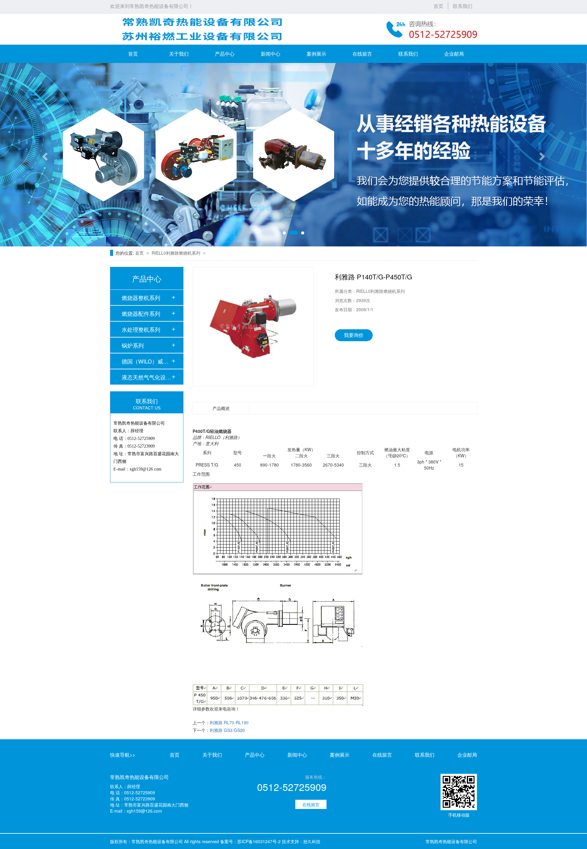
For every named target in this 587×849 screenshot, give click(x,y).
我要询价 (354, 334)
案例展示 (316, 53)
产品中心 (224, 53)
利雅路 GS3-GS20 (227, 730)
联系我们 (462, 5)
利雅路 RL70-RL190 (229, 722)
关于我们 (179, 53)
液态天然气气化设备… (146, 377)
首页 (438, 5)
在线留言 (362, 53)
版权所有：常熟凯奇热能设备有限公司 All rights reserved (164, 841)
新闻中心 (270, 53)
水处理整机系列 (141, 329)
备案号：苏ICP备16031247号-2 (250, 841)
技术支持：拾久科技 (301, 841)
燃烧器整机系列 (141, 297)
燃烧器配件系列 (141, 313)
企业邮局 (454, 53)
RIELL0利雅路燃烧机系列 (176, 253)
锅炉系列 (133, 345)
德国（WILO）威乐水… (146, 361)
